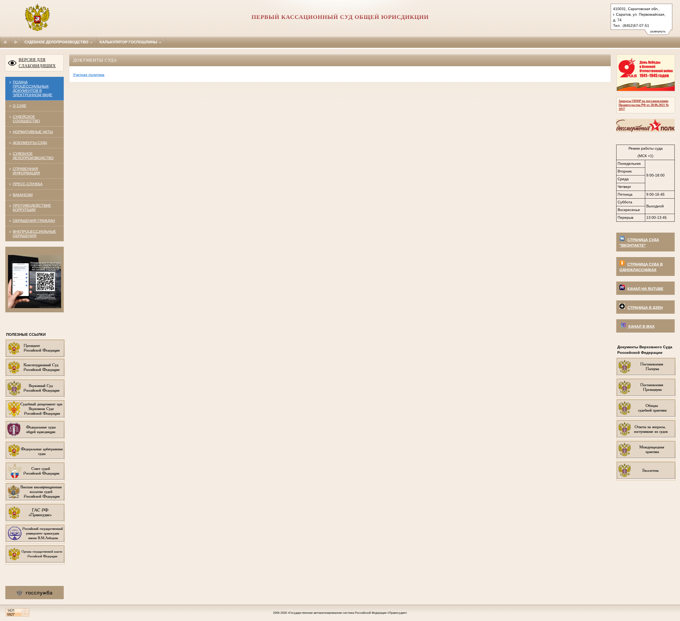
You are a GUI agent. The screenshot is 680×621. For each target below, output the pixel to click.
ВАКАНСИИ (23, 195)
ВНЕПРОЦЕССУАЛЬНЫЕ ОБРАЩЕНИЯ (34, 233)
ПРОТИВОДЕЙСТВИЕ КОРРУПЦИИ (32, 207)
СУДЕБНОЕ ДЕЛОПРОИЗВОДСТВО (33, 156)
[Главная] (5, 42)
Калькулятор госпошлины (129, 42)
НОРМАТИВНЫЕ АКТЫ (33, 132)
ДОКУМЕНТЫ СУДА (30, 143)
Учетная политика (88, 75)
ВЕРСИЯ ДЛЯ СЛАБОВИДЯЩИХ (37, 62)
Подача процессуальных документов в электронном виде (32, 88)
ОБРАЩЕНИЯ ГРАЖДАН (34, 221)
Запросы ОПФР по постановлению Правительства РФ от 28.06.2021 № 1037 (644, 105)
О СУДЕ (19, 106)
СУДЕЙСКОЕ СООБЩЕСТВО (26, 119)
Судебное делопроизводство (57, 42)
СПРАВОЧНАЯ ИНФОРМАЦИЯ (26, 171)
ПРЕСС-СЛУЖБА (27, 184)
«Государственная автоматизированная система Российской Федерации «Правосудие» (347, 612)
